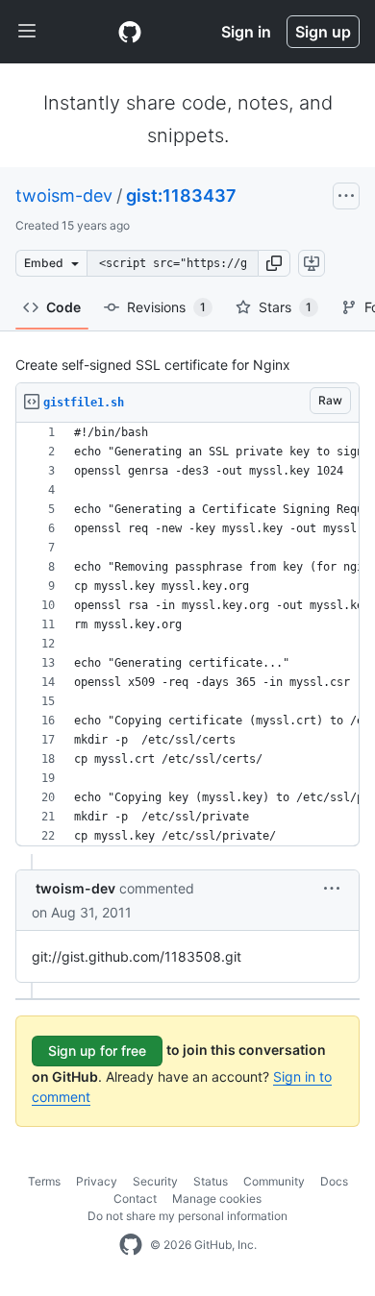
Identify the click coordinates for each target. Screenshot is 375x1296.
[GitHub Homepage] (130, 1245)
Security (155, 1181)
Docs (334, 1181)
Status (210, 1181)
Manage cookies (217, 1198)
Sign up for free (97, 1050)
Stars (285, 307)
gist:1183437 (181, 195)
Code (63, 307)
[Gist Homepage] (129, 31)
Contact (135, 1198)
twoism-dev (63, 195)
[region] (187, 634)
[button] (274, 263)
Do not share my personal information (188, 1216)
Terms (44, 1181)
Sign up (323, 31)
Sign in (246, 31)
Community (274, 1181)
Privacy (96, 1181)
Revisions (166, 307)
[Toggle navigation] (26, 31)
